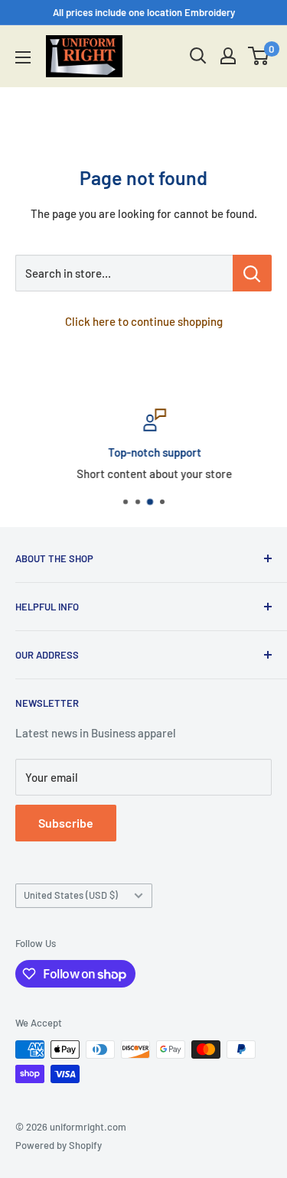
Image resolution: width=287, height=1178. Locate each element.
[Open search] (198, 55)
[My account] (228, 55)
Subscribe (65, 822)
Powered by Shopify (58, 1145)
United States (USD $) (71, 895)
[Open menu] (23, 57)
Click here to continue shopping (144, 321)
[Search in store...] (252, 273)
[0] (259, 56)
